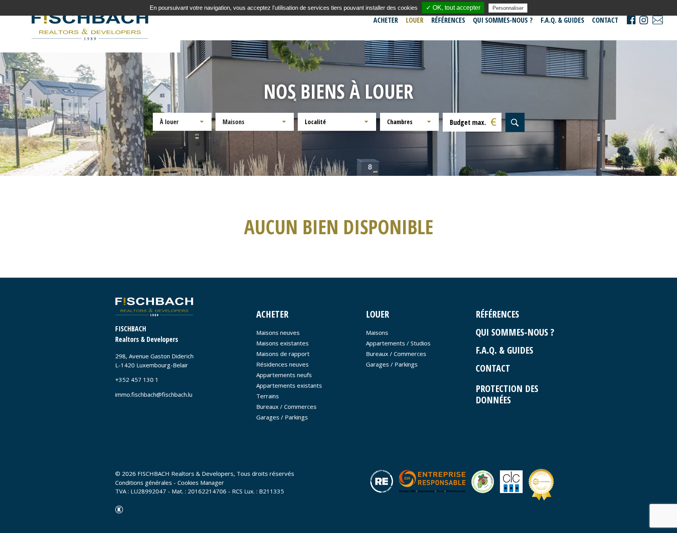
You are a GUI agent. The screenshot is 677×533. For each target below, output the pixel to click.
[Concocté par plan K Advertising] (119, 508)
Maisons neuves (278, 332)
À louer (169, 121)
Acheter (385, 20)
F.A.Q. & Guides (562, 20)
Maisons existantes (282, 343)
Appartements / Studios (398, 343)
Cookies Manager (200, 482)
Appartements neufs (284, 375)
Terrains (267, 396)
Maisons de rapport (283, 354)
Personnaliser (507, 8)
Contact (605, 20)
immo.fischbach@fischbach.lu (153, 394)
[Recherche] (515, 122)
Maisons (233, 121)
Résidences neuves (282, 364)
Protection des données (507, 394)
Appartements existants (289, 385)
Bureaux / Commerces (286, 406)
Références (448, 20)
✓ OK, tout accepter (453, 7)
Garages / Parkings (282, 417)
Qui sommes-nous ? (503, 20)
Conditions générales (143, 482)
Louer (415, 20)
